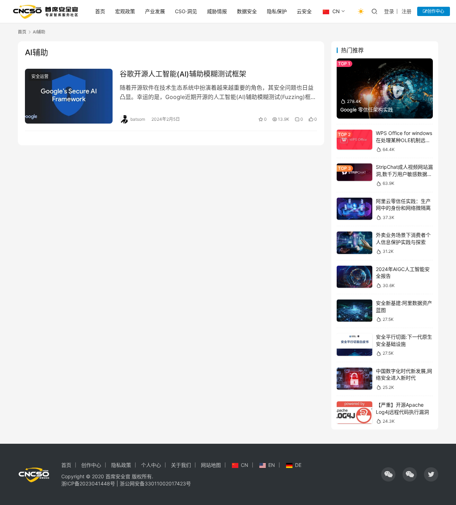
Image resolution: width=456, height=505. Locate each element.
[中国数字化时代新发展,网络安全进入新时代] (354, 379)
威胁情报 (217, 11)
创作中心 (435, 11)
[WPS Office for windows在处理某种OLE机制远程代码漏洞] (354, 140)
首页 (100, 11)
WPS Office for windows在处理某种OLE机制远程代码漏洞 (404, 140)
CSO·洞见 (186, 11)
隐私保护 (277, 11)
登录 (389, 11)
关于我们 (181, 465)
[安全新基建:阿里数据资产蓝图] (354, 311)
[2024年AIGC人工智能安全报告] (354, 277)
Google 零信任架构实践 (366, 109)
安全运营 (39, 76)
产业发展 (155, 11)
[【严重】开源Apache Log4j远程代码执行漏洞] (354, 412)
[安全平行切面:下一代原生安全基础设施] (354, 344)
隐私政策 (121, 465)
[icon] (388, 474)
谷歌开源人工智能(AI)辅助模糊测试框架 (183, 74)
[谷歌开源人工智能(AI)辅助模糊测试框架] (69, 96)
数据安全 (247, 11)
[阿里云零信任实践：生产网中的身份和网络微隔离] (354, 209)
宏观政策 (125, 11)
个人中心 (151, 465)
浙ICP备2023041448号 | (90, 483)
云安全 (304, 11)
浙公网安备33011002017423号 (155, 483)
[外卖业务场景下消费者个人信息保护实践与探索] (354, 242)
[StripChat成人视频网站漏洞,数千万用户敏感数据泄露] (354, 172)
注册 (406, 11)
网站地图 (211, 465)
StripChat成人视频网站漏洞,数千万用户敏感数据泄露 (404, 174)
